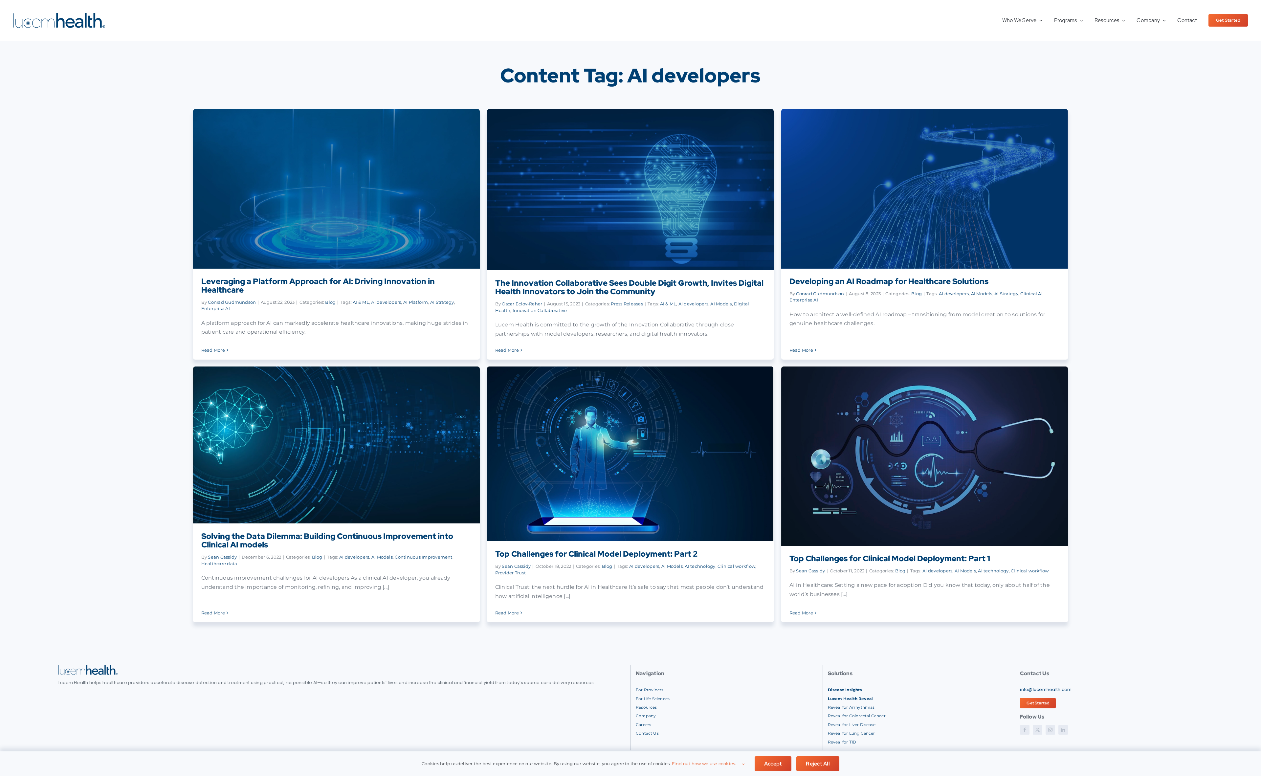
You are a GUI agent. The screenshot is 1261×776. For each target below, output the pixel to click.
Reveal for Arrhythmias (851, 707)
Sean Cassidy (222, 557)
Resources (646, 707)
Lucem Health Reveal (850, 698)
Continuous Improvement (423, 557)
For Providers (649, 689)
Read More (213, 350)
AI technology (700, 566)
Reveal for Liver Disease (851, 724)
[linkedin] (1063, 730)
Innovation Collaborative (540, 310)
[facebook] (1024, 730)
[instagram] (1050, 730)
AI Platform (415, 302)
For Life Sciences (653, 698)
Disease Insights (845, 689)
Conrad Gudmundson (232, 302)
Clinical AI (1031, 293)
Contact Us (647, 733)
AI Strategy (442, 302)
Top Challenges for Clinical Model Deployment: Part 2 (596, 554)
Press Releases (627, 303)
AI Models (721, 303)
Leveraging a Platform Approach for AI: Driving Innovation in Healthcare (318, 285)
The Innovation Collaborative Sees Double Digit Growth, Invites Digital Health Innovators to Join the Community (629, 287)
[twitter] (1037, 730)
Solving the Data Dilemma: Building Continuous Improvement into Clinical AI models (327, 540)
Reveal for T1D (842, 742)
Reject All (818, 763)
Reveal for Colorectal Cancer (857, 715)
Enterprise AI (215, 308)
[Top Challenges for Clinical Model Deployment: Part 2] (630, 453)
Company (646, 715)
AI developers (386, 302)
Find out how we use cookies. (704, 763)
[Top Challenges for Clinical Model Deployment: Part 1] (924, 456)
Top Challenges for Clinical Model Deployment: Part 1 (889, 558)
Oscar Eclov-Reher (522, 303)
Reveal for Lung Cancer (851, 733)
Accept (773, 763)
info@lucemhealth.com (1046, 689)
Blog (330, 302)
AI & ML (361, 302)
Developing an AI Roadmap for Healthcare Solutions (888, 281)
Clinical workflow (736, 566)
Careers (643, 724)
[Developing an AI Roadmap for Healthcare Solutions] (924, 189)
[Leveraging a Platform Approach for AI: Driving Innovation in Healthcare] (336, 189)
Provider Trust (510, 572)
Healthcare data (219, 563)
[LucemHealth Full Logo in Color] (59, 15)
